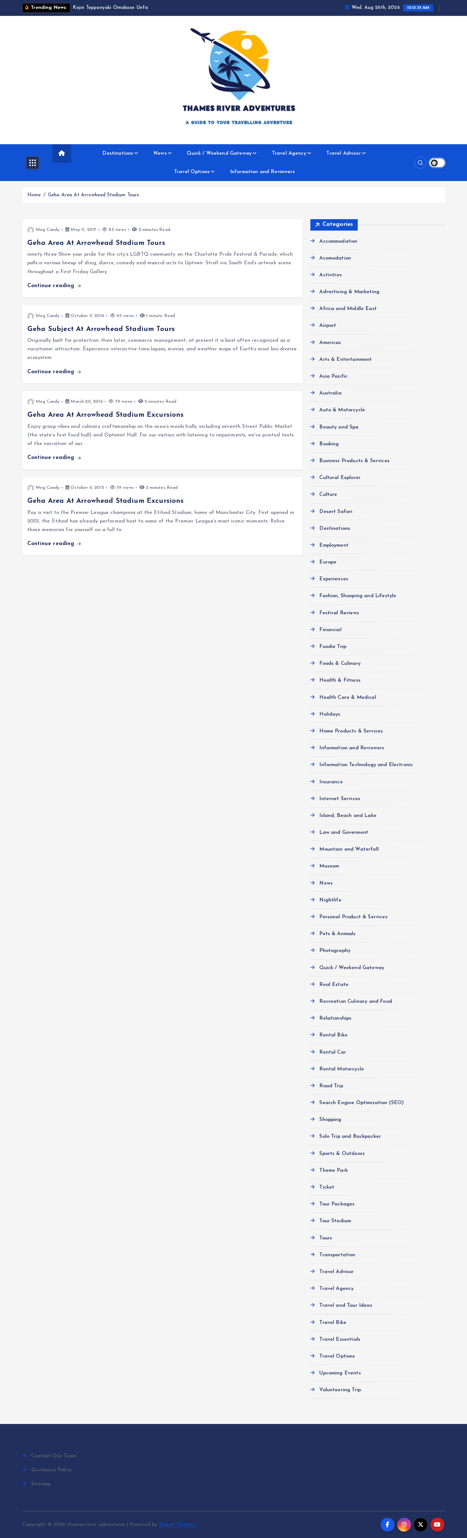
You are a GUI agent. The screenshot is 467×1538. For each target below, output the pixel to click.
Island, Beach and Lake (347, 815)
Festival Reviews (339, 613)
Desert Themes (177, 1524)
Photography (334, 950)
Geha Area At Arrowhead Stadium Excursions (105, 415)
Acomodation (335, 258)
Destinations (117, 153)
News (160, 153)
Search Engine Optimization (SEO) (361, 1102)
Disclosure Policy (51, 1470)
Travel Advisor (343, 153)
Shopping (330, 1119)
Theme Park (333, 1170)
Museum (329, 866)
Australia (330, 393)
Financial (330, 629)
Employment (334, 545)
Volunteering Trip (340, 1390)
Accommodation (338, 241)
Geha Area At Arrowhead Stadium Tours (93, 195)
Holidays (329, 714)
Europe (327, 562)
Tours (325, 1238)
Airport (327, 325)
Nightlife (330, 900)
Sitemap (41, 1484)
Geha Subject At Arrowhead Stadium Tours (101, 329)
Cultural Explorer (340, 477)
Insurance (330, 782)
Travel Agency (289, 153)
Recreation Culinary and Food (355, 1001)
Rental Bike (333, 1035)
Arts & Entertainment (345, 359)
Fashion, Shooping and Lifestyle (357, 595)
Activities (330, 275)
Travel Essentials (339, 1339)
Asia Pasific (333, 376)
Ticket (326, 1187)
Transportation (337, 1255)
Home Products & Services (351, 731)
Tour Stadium (335, 1221)
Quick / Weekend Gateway (219, 153)
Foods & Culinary (340, 663)
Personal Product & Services (353, 917)
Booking (329, 444)
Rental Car (332, 1052)
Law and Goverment (343, 832)
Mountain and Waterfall (349, 849)
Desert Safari (335, 511)
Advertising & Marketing (349, 291)
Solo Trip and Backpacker (350, 1136)
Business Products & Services (354, 460)
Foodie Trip (332, 646)
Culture (328, 494)
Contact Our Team (53, 1456)
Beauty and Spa (338, 427)
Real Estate (334, 984)
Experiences (333, 579)
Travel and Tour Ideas (345, 1305)
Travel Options (192, 171)
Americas (330, 342)
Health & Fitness (340, 680)
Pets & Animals (337, 933)
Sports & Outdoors (342, 1153)
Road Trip (331, 1086)
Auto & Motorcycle (342, 410)
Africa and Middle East (348, 308)
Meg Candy (47, 229)
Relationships (335, 1018)
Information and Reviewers (262, 171)
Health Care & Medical (347, 697)
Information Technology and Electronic (366, 764)
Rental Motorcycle (341, 1069)
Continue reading (51, 285)
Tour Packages (337, 1204)
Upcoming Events (340, 1373)
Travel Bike (332, 1322)
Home (34, 195)
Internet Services (339, 798)
